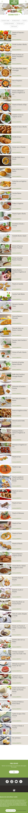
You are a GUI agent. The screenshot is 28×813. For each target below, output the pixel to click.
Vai (14, 772)
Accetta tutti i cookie (10, 810)
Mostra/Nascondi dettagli (21, 810)
